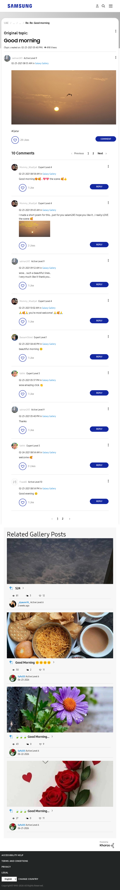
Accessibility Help (12, 855)
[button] (110, 57)
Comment (106, 139)
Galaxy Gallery (42, 63)
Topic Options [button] (110, 31)
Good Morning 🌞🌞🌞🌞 (33, 662)
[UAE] (20, 5)
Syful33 (21, 676)
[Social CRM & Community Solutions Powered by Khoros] (107, 844)
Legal (5, 872)
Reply (99, 186)
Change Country (28, 879)
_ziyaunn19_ (24, 602)
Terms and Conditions (15, 861)
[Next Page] (68, 518)
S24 (17, 588)
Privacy (6, 867)
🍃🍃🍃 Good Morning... (32, 737)
